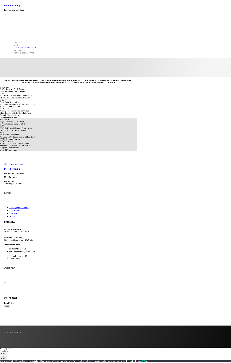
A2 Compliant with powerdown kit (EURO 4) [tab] (17, 104)
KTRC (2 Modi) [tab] (6, 109)
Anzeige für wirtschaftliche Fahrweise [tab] (14, 111)
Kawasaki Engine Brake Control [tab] (12, 91)
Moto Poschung (12, 5)
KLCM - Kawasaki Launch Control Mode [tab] (16, 96)
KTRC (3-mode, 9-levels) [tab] (10, 106)
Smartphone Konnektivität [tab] (10, 102)
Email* (7, 303)
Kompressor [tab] (4, 87)
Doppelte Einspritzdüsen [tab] (9, 115)
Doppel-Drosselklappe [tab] (8, 117)
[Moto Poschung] (13, 164)
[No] (147, 361)
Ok (144, 361)
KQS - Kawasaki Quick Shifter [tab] (12, 89)
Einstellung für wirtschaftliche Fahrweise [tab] (15, 113)
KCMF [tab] (3, 100)
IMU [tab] (2, 93)
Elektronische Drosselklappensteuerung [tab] (15, 98)
